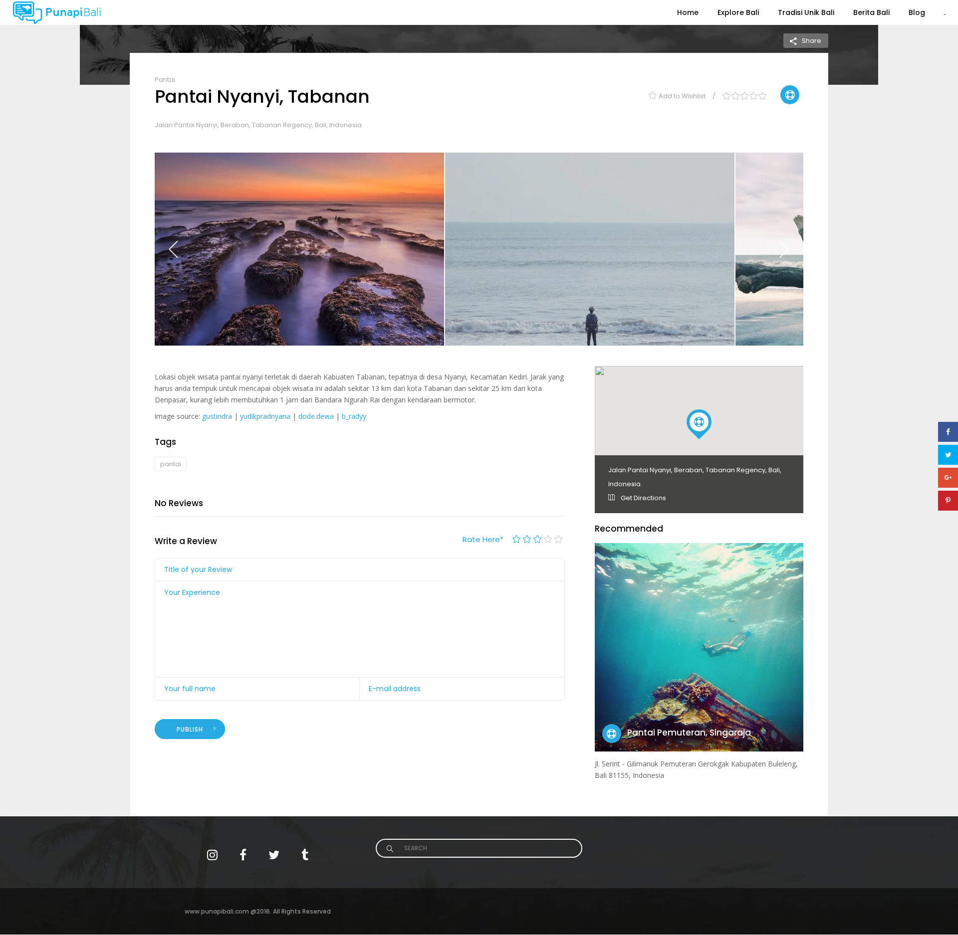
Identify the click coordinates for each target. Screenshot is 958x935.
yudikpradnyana (265, 416)
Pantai (165, 79)
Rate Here (483, 539)
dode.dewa (316, 416)
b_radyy (354, 416)
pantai (170, 464)
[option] (299, 249)
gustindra (217, 416)
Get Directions (642, 498)
